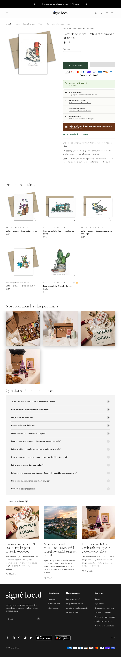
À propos (51, 599)
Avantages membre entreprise (77, 608)
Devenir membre (72, 612)
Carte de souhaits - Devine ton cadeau (20, 285)
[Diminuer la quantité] (66, 54)
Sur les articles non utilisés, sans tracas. (80, 103)
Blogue (97, 599)
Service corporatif (73, 599)
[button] (102, 64)
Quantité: (66, 49)
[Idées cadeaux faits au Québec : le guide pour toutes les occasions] (98, 522)
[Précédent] (34, 4)
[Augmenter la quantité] (77, 54)
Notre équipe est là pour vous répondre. (80, 111)
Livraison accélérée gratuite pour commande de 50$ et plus (60, 4)
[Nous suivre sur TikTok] (25, 637)
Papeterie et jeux (29, 24)
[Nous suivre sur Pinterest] (19, 637)
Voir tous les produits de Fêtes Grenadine (78, 28)
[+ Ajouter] (36, 220)
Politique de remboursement (105, 617)
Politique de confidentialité (104, 625)
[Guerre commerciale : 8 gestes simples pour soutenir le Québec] (22, 522)
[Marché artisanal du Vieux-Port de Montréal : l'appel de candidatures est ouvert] (60, 522)
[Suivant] (86, 4)
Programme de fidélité (74, 603)
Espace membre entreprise (104, 608)
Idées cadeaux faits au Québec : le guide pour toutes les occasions (96, 547)
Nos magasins (53, 608)
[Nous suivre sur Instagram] (13, 637)
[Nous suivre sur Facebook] (7, 637)
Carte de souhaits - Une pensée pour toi (21, 230)
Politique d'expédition (103, 612)
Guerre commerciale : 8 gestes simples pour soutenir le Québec (20, 547)
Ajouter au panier (75, 65)
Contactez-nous (54, 603)
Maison (17, 24)
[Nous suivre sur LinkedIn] (31, 637)
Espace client (99, 603)
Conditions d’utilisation (103, 621)
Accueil (8, 24)
